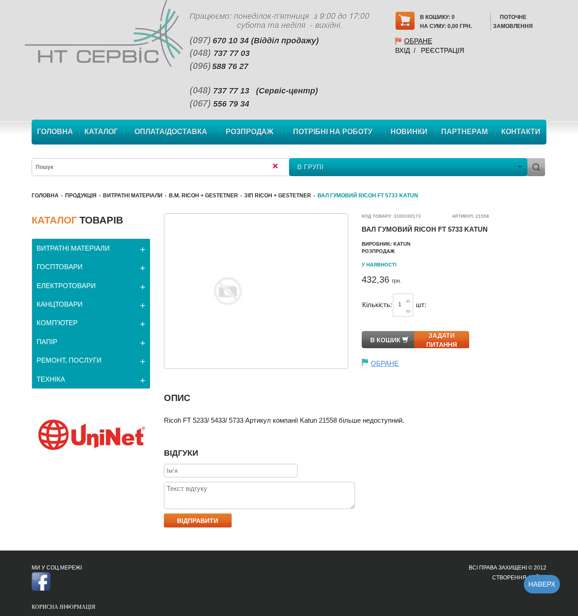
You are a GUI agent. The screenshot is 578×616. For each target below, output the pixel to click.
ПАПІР (47, 341)
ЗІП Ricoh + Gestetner (277, 195)
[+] (408, 300)
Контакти (521, 131)
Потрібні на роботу (333, 131)
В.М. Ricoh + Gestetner (203, 195)
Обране (418, 41)
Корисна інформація (63, 607)
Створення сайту (519, 577)
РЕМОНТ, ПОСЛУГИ (69, 360)
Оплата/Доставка (171, 131)
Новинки (409, 131)
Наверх (541, 584)
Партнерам (464, 131)
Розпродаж (249, 131)
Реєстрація (442, 50)
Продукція (81, 195)
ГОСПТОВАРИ (60, 267)
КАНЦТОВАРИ (60, 304)
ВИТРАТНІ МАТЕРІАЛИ (133, 195)
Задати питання (441, 340)
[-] (408, 309)
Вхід (402, 50)
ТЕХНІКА (51, 379)
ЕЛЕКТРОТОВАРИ (66, 285)
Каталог (101, 131)
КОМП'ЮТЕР (57, 323)
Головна (55, 131)
